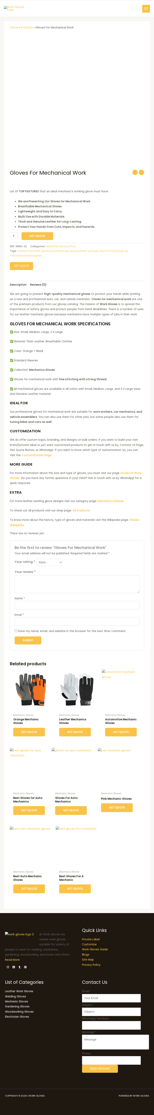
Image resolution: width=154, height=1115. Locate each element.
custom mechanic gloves (33, 251)
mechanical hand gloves (26, 255)
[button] (136, 8)
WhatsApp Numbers (95, 1018)
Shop (72, 246)
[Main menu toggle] (146, 9)
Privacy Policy (91, 965)
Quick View (30, 708)
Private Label (91, 939)
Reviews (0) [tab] (38, 285)
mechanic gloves (62, 251)
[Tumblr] (19, 967)
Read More (12, 960)
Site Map (88, 960)
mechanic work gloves (88, 251)
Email (19, 615)
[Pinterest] (25, 967)
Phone (86, 1054)
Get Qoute (21, 266)
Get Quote (37, 236)
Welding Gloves (15, 996)
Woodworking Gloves (19, 1012)
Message (89, 1032)
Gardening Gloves (17, 1006)
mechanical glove (116, 251)
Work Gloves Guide (95, 949)
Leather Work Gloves (19, 991)
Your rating (25, 562)
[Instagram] (8, 967)
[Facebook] (14, 967)
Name (20, 598)
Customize (89, 944)
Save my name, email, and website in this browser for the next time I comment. (72, 631)
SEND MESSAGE (100, 1069)
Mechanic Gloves (57, 246)
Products (27, 27)
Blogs (85, 955)
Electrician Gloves (17, 1017)
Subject (88, 1005)
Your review (25, 572)
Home (14, 27)
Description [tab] (18, 285)
